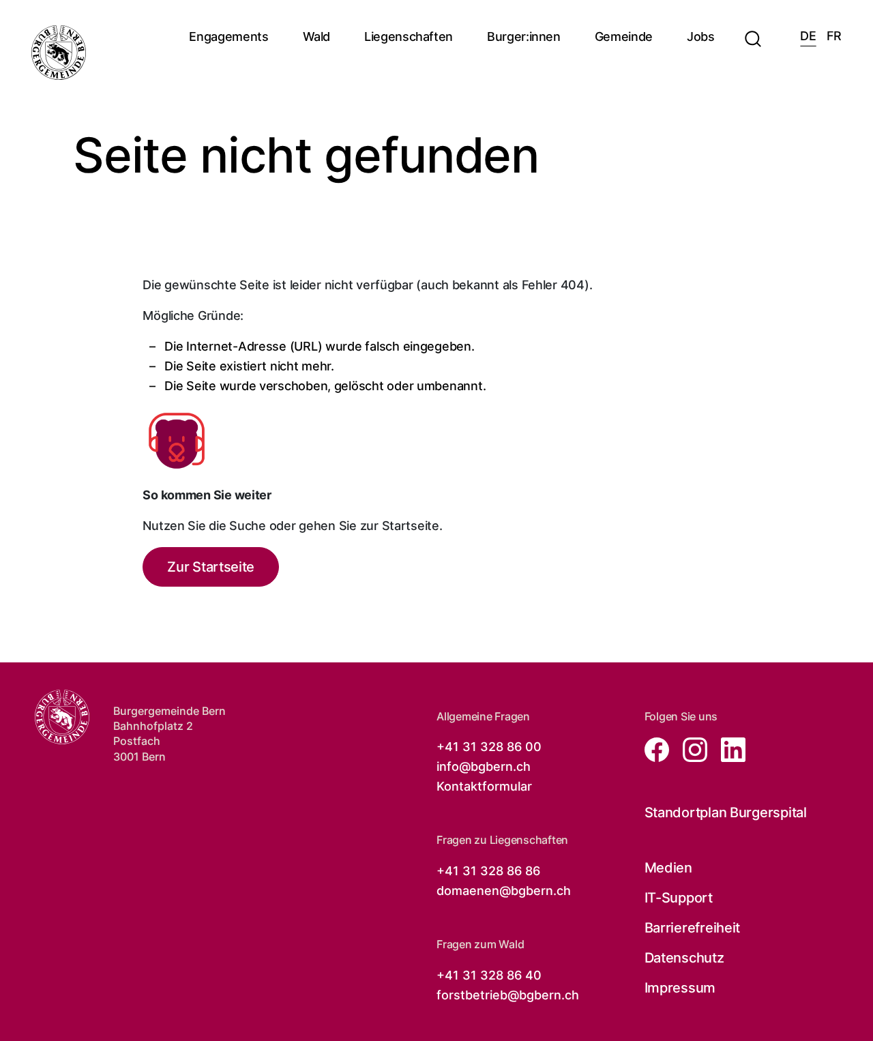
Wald (317, 36)
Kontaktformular (484, 786)
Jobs (701, 36)
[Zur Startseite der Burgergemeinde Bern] (58, 52)
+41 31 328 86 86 (488, 871)
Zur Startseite (210, 567)
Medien (668, 868)
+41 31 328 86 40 (489, 975)
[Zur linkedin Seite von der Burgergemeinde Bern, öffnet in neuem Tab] (727, 748)
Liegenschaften (408, 36)
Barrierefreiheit (693, 928)
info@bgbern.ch (483, 766)
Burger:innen (524, 36)
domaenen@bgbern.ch (503, 890)
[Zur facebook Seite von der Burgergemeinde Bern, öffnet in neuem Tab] (658, 748)
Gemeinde (624, 36)
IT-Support (679, 898)
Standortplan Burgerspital (726, 812)
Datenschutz (684, 958)
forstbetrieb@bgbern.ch (507, 995)
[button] (753, 30)
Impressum (680, 988)
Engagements (228, 36)
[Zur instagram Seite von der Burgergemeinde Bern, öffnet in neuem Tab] (691, 748)
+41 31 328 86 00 (489, 746)
